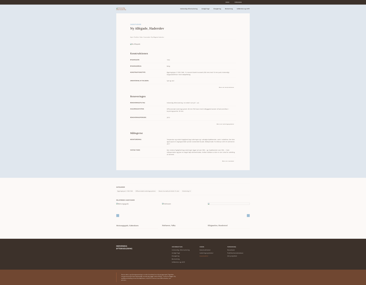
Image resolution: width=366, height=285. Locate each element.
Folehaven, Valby (169, 225)
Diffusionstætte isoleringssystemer (146, 191)
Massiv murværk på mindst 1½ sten (169, 191)
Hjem (131, 37)
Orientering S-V (186, 191)
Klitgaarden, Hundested (218, 225)
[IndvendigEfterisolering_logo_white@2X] (124, 246)
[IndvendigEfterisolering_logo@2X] (124, 8)
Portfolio (136, 37)
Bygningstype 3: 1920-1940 (125, 191)
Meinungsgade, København (127, 225)
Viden (141, 37)
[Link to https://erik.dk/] (247, 277)
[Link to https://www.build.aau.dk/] (233, 277)
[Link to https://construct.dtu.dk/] (241, 277)
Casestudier (147, 37)
